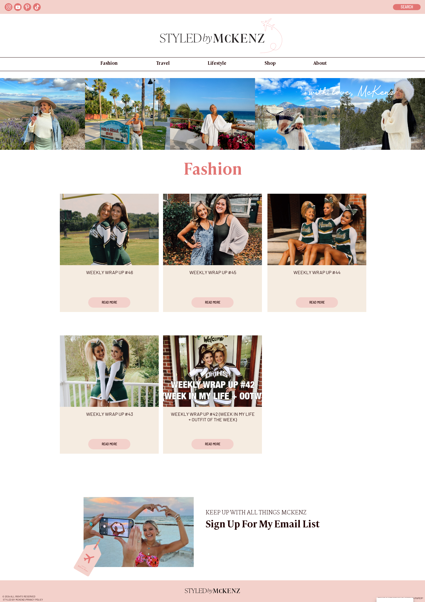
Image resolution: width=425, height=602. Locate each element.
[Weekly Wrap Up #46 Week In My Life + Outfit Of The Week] (109, 229)
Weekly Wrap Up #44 (317, 272)
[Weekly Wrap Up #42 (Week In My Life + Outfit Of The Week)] (212, 371)
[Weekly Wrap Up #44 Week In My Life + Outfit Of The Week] (316, 229)
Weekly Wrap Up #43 (109, 414)
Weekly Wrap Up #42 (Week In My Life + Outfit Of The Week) (213, 416)
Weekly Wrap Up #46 (109, 272)
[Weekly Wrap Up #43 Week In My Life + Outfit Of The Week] (109, 371)
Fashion (213, 170)
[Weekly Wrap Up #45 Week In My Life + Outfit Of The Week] (212, 229)
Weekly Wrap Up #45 (212, 272)
